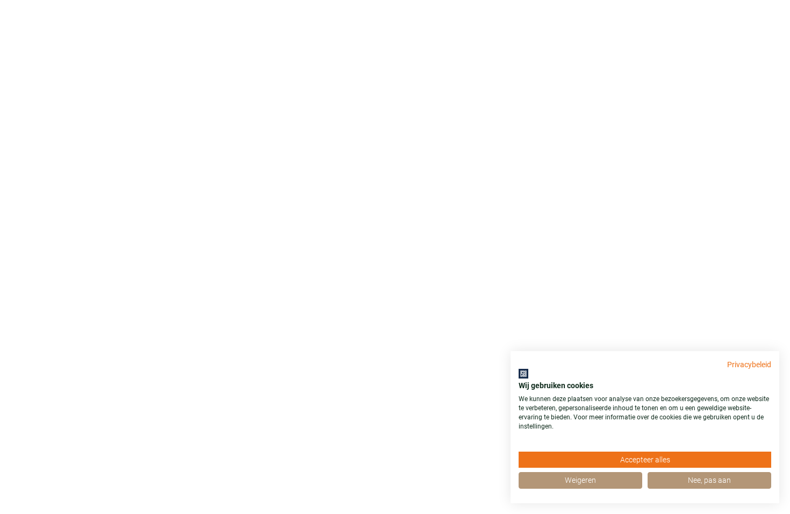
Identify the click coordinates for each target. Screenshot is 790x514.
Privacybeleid (749, 364)
